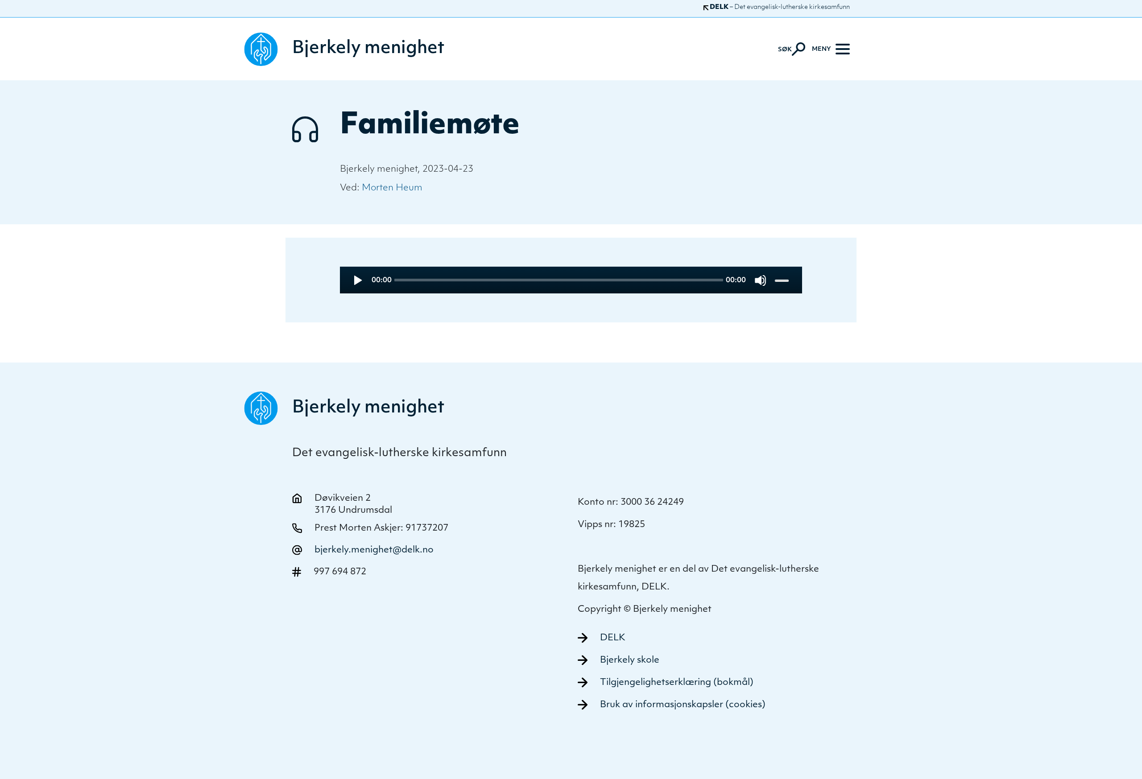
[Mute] (760, 280)
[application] (571, 280)
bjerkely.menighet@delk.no (374, 550)
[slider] (782, 280)
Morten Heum (392, 188)
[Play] (357, 280)
